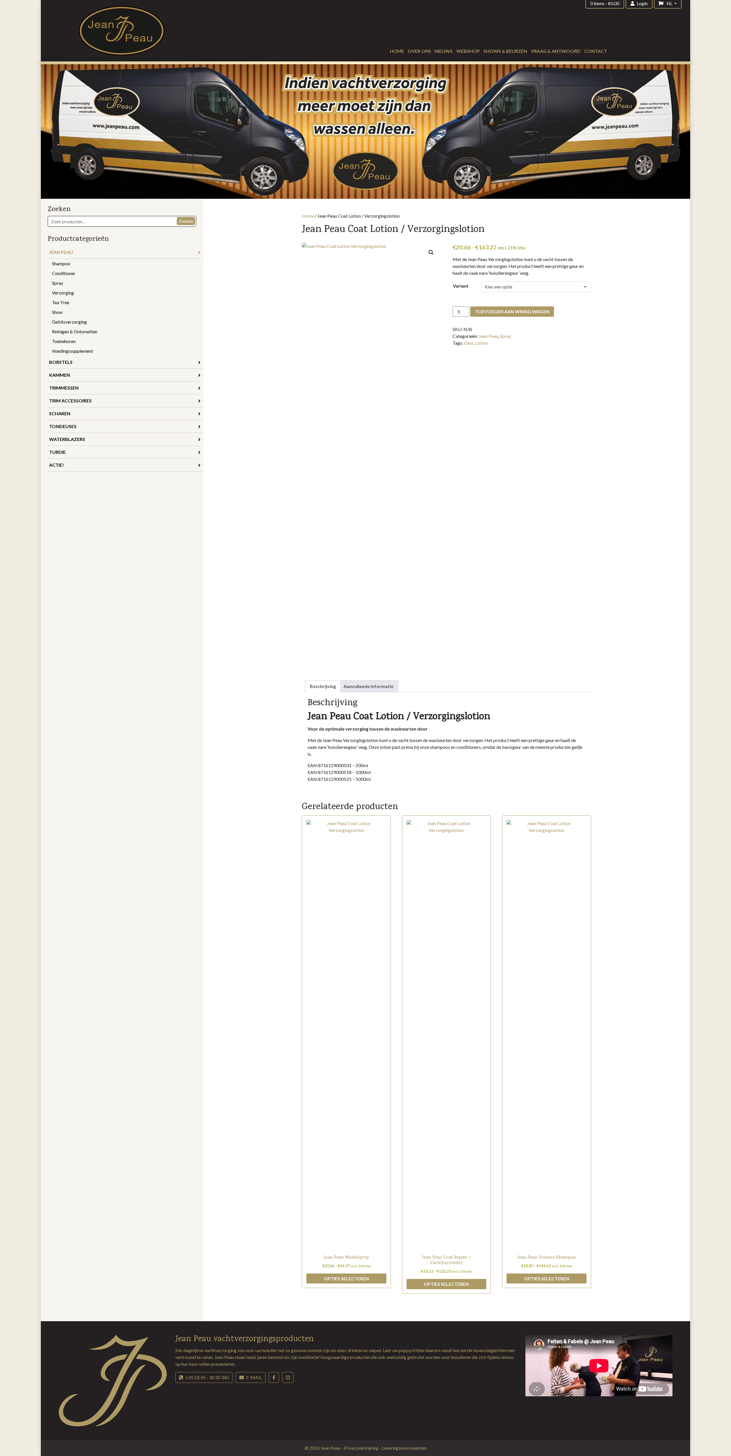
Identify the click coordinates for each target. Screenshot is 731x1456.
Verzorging (63, 292)
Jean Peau (61, 252)
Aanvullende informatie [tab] (368, 686)
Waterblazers (67, 439)
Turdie (57, 452)
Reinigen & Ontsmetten (74, 331)
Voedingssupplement (72, 351)
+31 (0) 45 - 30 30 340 (207, 1377)
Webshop (468, 51)
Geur (468, 343)
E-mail (254, 1377)
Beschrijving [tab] (323, 686)
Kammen (59, 375)
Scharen (59, 413)
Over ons (419, 51)
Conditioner (63, 273)
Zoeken (185, 221)
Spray (57, 283)
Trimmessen (64, 387)
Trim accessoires (70, 400)
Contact (595, 51)
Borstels (61, 362)
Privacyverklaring (361, 1448)
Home (397, 51)
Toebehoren (64, 341)
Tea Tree (60, 302)
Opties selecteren (346, 1278)
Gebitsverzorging (69, 321)
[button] (431, 252)
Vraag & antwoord (556, 51)
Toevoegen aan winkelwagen (512, 311)
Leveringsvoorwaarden (404, 1448)
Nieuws (444, 51)
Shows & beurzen (505, 51)
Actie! (56, 465)
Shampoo (61, 263)
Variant (461, 285)
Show (57, 312)
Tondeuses (63, 426)
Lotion (481, 343)
